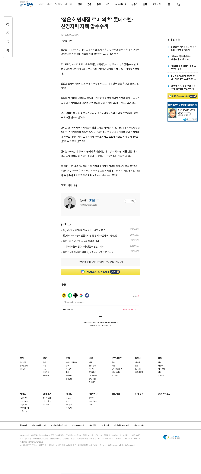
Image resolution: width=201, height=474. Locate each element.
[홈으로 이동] (26, 4)
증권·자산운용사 (71, 362)
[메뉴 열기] (169, 4)
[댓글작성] (7, 32)
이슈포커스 (24, 405)
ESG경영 (58, 4)
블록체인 (69, 375)
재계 (90, 362)
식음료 (160, 366)
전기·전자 (92, 366)
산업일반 (92, 382)
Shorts (68, 398)
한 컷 (91, 405)
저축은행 (46, 372)
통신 (113, 362)
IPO (67, 372)
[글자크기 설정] (7, 50)
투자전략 (69, 369)
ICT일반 (115, 375)
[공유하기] (7, 24)
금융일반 (46, 375)
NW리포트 (23, 398)
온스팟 (91, 398)
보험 (44, 366)
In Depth (23, 411)
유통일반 (161, 375)
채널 (159, 362)
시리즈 (41, 4)
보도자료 (116, 394)
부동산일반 (139, 372)
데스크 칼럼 (47, 401)
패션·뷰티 (161, 369)
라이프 (49, 4)
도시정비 (138, 369)
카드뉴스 (69, 405)
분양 (136, 366)
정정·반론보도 (164, 394)
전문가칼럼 (47, 398)
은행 (44, 362)
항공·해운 (92, 379)
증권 (99, 4)
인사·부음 (139, 394)
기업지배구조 (24, 408)
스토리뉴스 (24, 401)
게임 (113, 366)
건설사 (137, 362)
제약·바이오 (116, 372)
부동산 (135, 4)
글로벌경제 (24, 366)
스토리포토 (93, 401)
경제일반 (23, 369)
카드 (44, 369)
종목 (67, 366)
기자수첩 (46, 405)
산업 (108, 4)
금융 (89, 4)
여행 (159, 372)
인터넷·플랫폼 (117, 369)
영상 (67, 401)
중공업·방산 (93, 372)
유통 (145, 4)
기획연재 (69, 408)
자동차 (91, 369)
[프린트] (7, 41)
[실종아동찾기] (172, 109)
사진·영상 (68, 4)
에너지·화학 (93, 375)
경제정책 (23, 362)
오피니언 (156, 4)
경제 (80, 4)
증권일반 (69, 379)
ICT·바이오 (120, 4)
